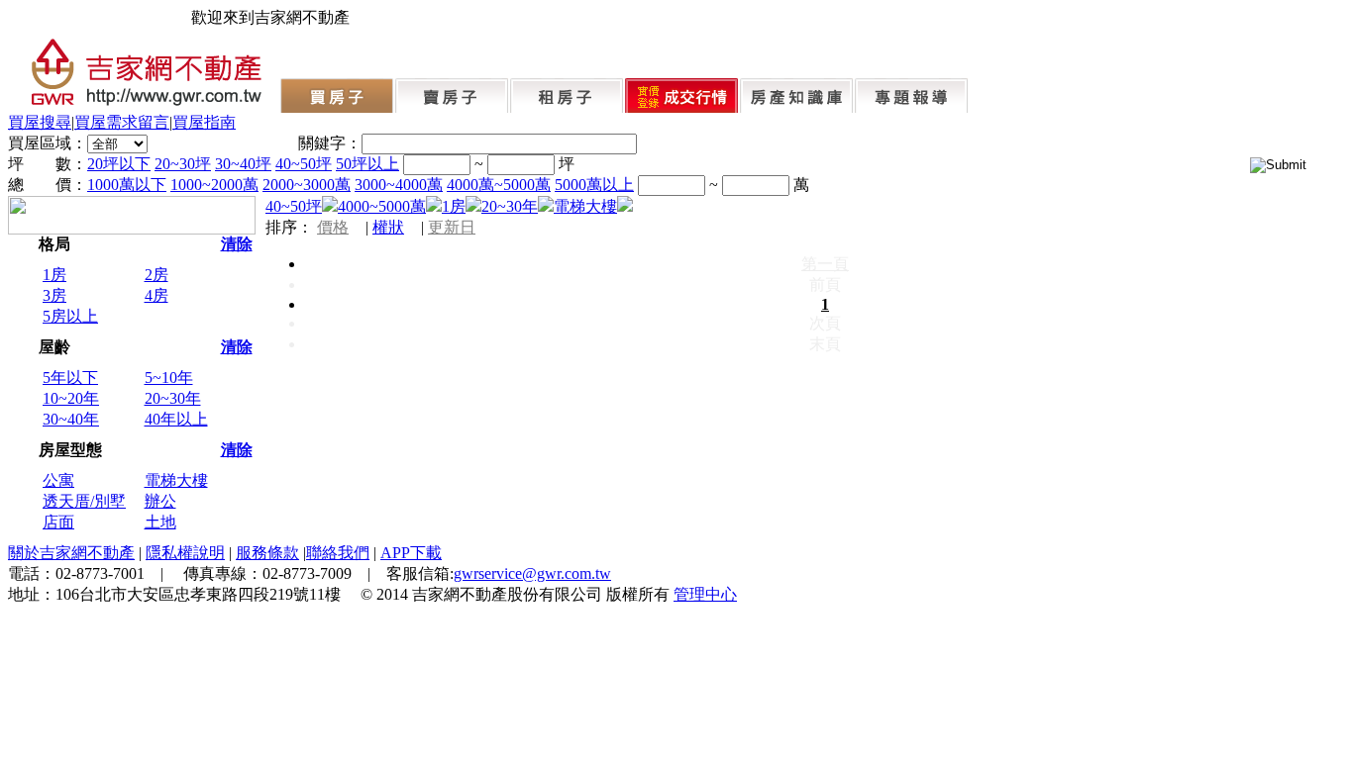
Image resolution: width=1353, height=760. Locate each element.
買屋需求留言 (121, 122)
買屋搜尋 (39, 122)
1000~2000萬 (214, 184)
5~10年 (169, 377)
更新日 (451, 227)
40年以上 (176, 419)
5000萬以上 (594, 184)
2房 (156, 274)
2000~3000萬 (306, 184)
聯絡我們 (337, 552)
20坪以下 (119, 163)
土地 (160, 522)
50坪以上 (367, 163)
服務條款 (267, 552)
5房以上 (70, 316)
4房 (156, 295)
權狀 (388, 227)
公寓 (58, 480)
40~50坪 (303, 163)
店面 (58, 522)
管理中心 (705, 594)
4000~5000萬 (382, 206)
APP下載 (411, 552)
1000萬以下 (126, 184)
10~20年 (71, 398)
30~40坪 (243, 163)
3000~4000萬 (399, 184)
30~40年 (71, 419)
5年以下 (70, 377)
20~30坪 (183, 163)
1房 (54, 274)
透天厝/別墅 (84, 501)
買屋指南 (204, 122)
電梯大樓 (176, 480)
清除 (237, 244)
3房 (54, 295)
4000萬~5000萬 (499, 184)
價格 (333, 227)
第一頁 (825, 263)
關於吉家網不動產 (71, 552)
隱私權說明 (185, 552)
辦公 (160, 501)
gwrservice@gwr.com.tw (532, 573)
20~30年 (173, 398)
